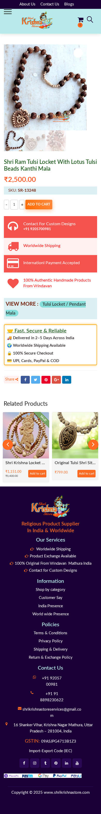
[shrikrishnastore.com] (37, 20)
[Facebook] (25, 380)
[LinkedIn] (66, 380)
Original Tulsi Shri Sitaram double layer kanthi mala (75, 463)
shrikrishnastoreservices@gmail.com (52, 713)
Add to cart (38, 204)
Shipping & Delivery (51, 649)
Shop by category (50, 590)
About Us (27, 4)
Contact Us (49, 4)
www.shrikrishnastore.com (67, 793)
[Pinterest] (46, 380)
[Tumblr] (45, 763)
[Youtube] (77, 763)
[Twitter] (35, 380)
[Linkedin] (66, 763)
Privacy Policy (51, 641)
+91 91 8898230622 (51, 697)
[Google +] (56, 380)
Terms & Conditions (50, 633)
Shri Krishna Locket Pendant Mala (25, 463)
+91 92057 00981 (52, 681)
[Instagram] (34, 763)
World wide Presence (50, 614)
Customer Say (50, 598)
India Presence (50, 606)
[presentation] (8, 444)
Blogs (69, 4)
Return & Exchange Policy (51, 657)
